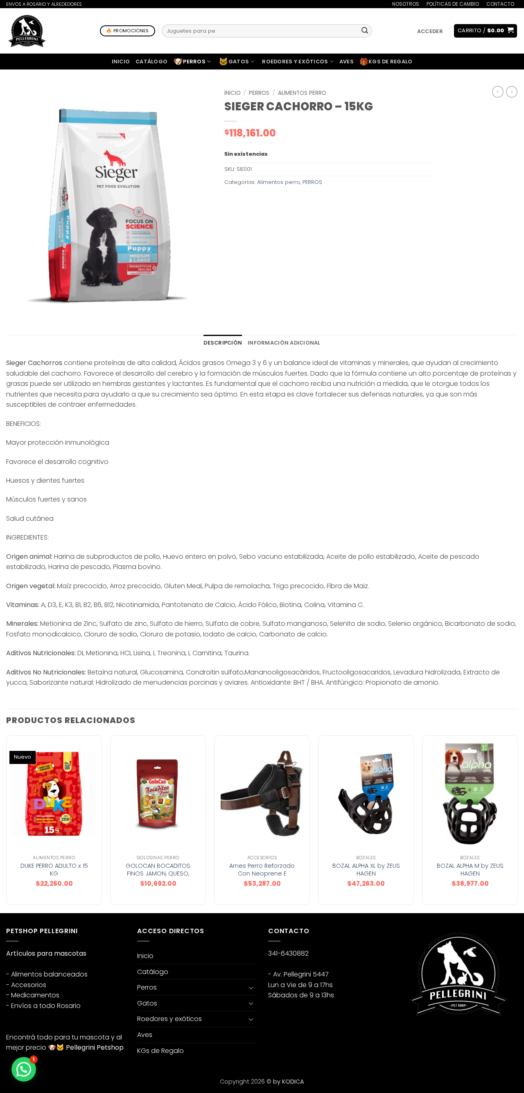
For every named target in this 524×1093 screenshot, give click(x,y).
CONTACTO (500, 3)
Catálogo (151, 61)
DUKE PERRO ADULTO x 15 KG (54, 869)
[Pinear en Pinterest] (276, 200)
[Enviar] (365, 31)
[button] (430, 31)
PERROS (259, 93)
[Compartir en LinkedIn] (291, 200)
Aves (346, 61)
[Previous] (6, 823)
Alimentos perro (302, 93)
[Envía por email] (261, 200)
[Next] (517, 823)
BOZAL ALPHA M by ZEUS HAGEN (470, 869)
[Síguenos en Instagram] (421, 1037)
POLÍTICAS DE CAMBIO (453, 3)
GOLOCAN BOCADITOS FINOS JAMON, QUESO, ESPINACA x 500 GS (158, 873)
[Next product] (498, 91)
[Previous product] (511, 91)
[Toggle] (251, 987)
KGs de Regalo (386, 62)
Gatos (234, 61)
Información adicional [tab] (284, 342)
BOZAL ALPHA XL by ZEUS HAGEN (366, 869)
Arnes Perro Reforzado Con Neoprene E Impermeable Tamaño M (262, 873)
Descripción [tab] (222, 342)
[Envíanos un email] (436, 1037)
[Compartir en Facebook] (232, 200)
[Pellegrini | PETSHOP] (27, 30)
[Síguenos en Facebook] (406, 1037)
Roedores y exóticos (295, 61)
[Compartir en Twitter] (246, 200)
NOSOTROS (405, 3)
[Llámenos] (451, 1037)
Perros (189, 61)
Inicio (121, 61)
